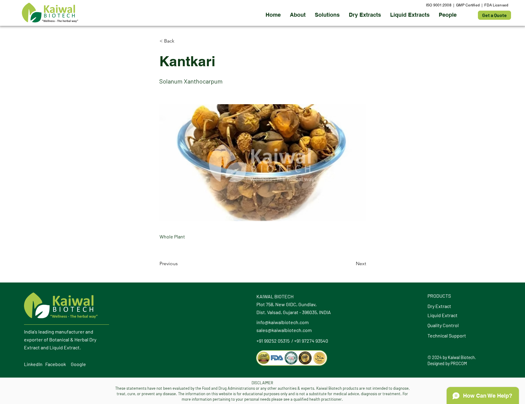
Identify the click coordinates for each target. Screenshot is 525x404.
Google (78, 364)
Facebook (55, 364)
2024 (437, 357)
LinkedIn (33, 364)
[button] (365, 14)
